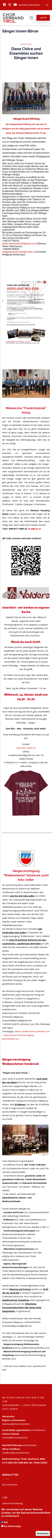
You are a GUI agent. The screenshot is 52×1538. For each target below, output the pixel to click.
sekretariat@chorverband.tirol (16, 1424)
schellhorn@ (15, 1452)
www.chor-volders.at (26, 748)
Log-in (43, 18)
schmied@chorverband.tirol (15, 1437)
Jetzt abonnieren (9, 1484)
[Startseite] (13, 17)
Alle (6, 1522)
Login (4, 1497)
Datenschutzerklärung (12, 1503)
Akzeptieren (43, 1533)
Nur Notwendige (12, 1526)
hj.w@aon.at (34, 528)
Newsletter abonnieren (29, 4)
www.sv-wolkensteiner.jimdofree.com (32, 1031)
